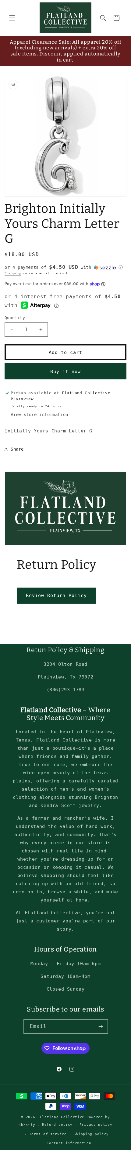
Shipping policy (91, 1134)
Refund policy (57, 1125)
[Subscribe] (101, 1026)
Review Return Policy (56, 595)
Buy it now (65, 371)
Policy (57, 650)
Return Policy (56, 564)
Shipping (13, 273)
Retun (36, 650)
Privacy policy (96, 1125)
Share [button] (17, 449)
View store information (39, 414)
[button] (12, 18)
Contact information (69, 1143)
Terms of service (48, 1134)
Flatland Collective (62, 1117)
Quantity (15, 317)
